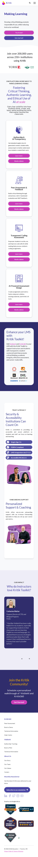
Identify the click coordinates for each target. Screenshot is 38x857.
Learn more (19, 156)
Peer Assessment (9, 723)
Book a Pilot (8, 748)
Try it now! (19, 32)
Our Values (7, 768)
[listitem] (19, 626)
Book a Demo (8, 727)
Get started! (19, 38)
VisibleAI (13, 344)
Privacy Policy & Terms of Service (13, 851)
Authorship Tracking (10, 744)
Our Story (7, 760)
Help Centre (8, 735)
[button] (29, 3)
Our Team (7, 764)
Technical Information (11, 731)
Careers (6, 772)
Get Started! (19, 702)
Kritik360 (22, 344)
